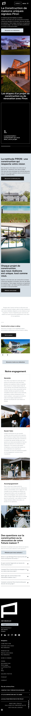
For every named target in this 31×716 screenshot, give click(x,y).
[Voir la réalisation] (15, 346)
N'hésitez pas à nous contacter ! (13, 552)
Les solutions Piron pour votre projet (15, 699)
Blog (2, 670)
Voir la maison (8, 335)
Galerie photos (6, 674)
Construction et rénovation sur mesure (15, 690)
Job (2, 668)
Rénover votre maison (7, 653)
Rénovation (5, 650)
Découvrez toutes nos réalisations (15, 362)
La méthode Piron (6, 667)
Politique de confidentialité (15, 705)
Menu (24, 3)
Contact (4, 680)
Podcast (4, 677)
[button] (2, 355)
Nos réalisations (5, 647)
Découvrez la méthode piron (12, 178)
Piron (3, 661)
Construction (6, 643)
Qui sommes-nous (6, 663)
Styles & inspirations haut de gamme (15, 694)
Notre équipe (4, 665)
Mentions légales (15, 703)
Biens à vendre (6, 658)
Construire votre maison (7, 645)
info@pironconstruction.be (9, 624)
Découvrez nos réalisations (12, 30)
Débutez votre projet (10, 290)
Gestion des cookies (15, 707)
